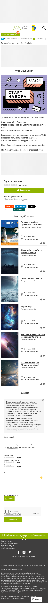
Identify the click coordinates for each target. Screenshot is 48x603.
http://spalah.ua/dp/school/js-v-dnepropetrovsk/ (22, 150)
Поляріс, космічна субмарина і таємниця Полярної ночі (31, 224)
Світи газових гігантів (31, 278)
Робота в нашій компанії (9, 543)
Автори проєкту (30, 556)
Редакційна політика (17, 598)
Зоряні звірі (26, 306)
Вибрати (10, 499)
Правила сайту (26, 596)
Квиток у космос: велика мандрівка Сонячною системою (33, 336)
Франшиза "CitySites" (8, 546)
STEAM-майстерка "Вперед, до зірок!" (30, 364)
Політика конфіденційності (10, 596)
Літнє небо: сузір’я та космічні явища (31, 251)
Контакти (21, 556)
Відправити (13, 520)
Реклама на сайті (7, 541)
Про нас (14, 556)
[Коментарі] (44, 243)
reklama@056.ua (40, 566)
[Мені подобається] (41, 243)
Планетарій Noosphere (31, 239)
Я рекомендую (25, 190)
